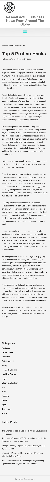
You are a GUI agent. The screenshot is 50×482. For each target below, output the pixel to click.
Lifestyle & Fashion (10, 383)
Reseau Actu (9, 59)
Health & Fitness (9, 374)
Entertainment (8, 361)
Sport (4, 405)
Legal (4, 378)
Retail (4, 400)
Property (5, 396)
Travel (4, 413)
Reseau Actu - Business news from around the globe (25, 20)
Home (4, 46)
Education (6, 357)
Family (5, 365)
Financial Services (9, 370)
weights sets (37, 300)
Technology (6, 409)
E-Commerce (7, 352)
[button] (25, 32)
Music (4, 391)
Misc (4, 387)
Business (6, 348)
